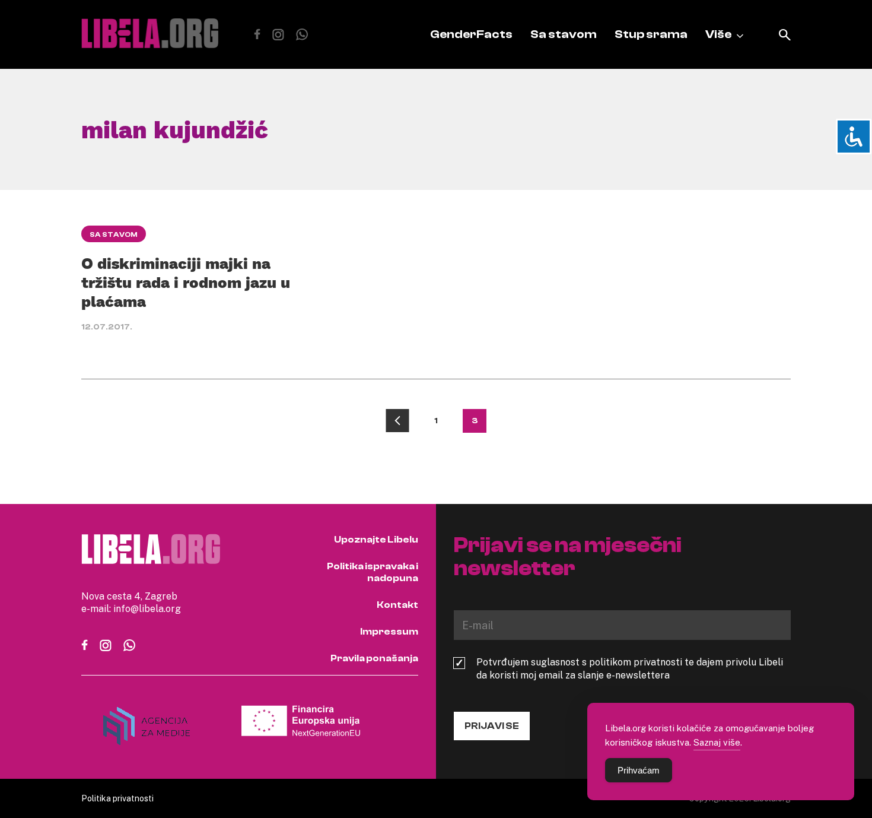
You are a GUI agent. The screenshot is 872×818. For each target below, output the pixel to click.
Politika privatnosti (117, 798)
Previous (397, 421)
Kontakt (397, 605)
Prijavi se (491, 726)
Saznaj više (716, 742)
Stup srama (651, 34)
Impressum (389, 631)
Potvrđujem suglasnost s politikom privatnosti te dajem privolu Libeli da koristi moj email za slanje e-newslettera (629, 668)
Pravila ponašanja (374, 658)
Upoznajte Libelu (376, 539)
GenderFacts (471, 34)
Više (718, 34)
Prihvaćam (639, 770)
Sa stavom (563, 34)
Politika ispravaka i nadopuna (372, 572)
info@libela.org (147, 608)
